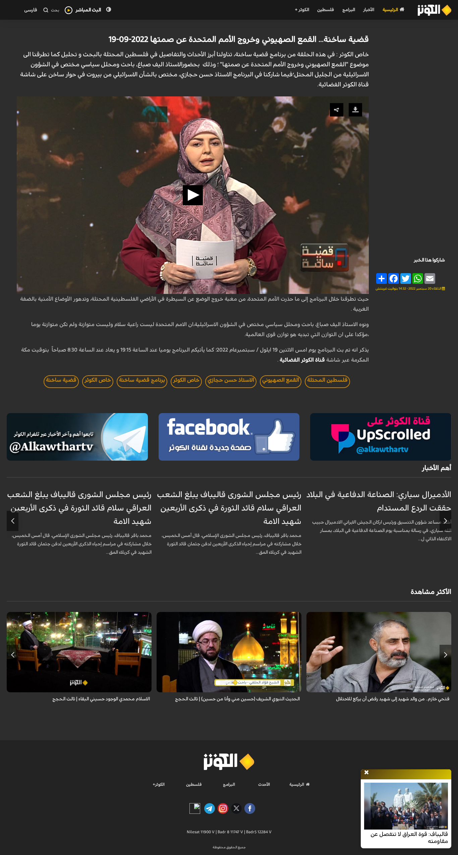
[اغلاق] (366, 773)
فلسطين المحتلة (327, 380)
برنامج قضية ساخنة (142, 380)
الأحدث (264, 784)
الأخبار (368, 10)
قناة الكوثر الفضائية (302, 360)
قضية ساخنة (61, 380)
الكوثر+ (159, 784)
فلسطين (325, 10)
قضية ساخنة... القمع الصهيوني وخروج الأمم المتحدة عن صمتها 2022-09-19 (239, 39)
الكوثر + (302, 10)
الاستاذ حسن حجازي (231, 380)
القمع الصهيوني (280, 380)
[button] (193, 195)
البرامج (348, 10)
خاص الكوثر (186, 380)
